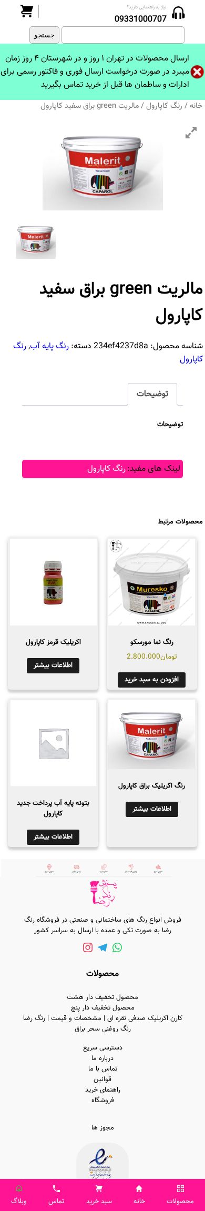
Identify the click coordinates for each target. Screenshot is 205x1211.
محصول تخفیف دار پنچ (103, 1008)
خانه (196, 106)
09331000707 (141, 19)
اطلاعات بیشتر (53, 665)
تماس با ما (102, 1069)
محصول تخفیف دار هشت (102, 997)
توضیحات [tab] (152, 394)
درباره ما (102, 1058)
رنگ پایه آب (49, 346)
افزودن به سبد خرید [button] (152, 679)
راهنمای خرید (102, 1090)
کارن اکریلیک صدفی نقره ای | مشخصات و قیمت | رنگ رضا (102, 1018)
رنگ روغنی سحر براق (103, 1029)
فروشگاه (102, 1100)
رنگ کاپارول (164, 106)
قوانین (102, 1079)
